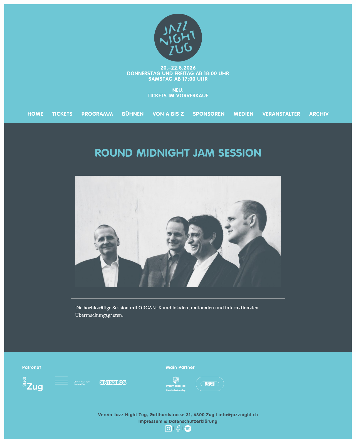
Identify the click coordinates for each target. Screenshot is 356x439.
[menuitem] (35, 111)
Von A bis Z (168, 114)
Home (35, 114)
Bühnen (133, 114)
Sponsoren (209, 114)
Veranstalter (281, 114)
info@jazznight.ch (238, 415)
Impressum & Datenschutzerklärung (178, 422)
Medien (244, 114)
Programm (97, 114)
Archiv (319, 114)
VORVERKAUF (192, 95)
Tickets (62, 114)
